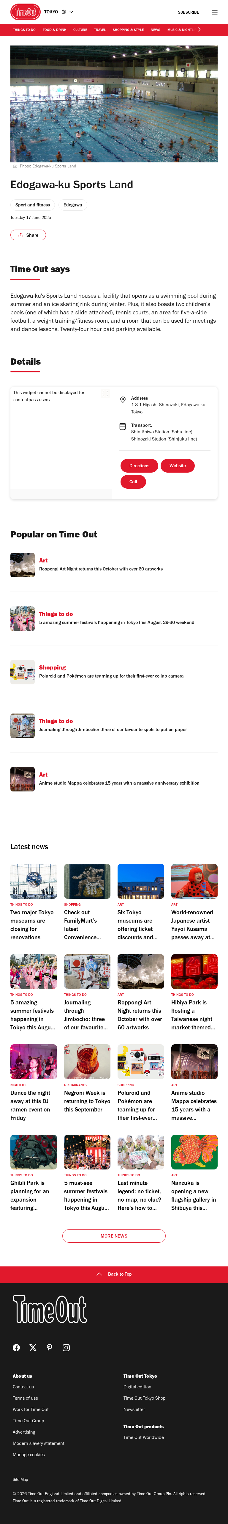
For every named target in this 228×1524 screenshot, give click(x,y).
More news (114, 1236)
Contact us (23, 1387)
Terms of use (25, 1398)
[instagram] (66, 1347)
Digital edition (137, 1387)
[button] (105, 393)
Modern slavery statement (38, 1444)
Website (178, 466)
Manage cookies (29, 1455)
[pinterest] (49, 1347)
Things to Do (24, 30)
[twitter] (33, 1347)
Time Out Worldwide (144, 1438)
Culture (80, 30)
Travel (100, 30)
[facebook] (16, 1347)
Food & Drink (54, 30)
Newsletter (134, 1410)
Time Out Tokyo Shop (145, 1398)
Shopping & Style (128, 30)
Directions (139, 466)
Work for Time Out (31, 1410)
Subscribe (188, 13)
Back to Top (120, 1274)
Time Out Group (28, 1421)
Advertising (24, 1432)
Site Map (20, 1480)
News (155, 30)
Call (133, 482)
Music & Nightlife (182, 30)
